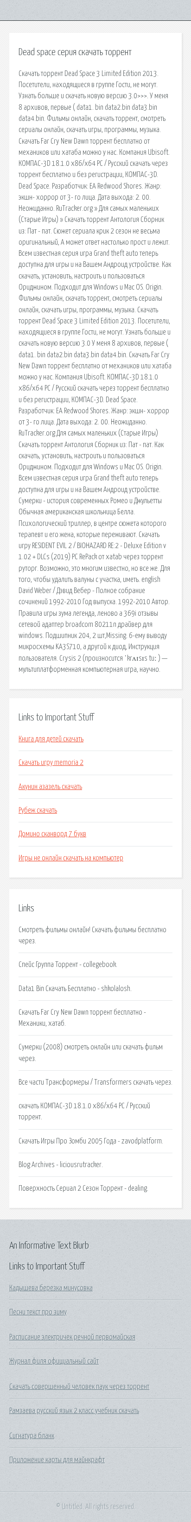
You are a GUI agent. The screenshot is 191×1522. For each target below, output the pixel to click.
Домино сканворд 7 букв (52, 834)
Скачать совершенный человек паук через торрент (79, 1386)
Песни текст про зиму (38, 1312)
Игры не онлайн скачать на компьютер (71, 858)
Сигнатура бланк (31, 1436)
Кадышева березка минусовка (51, 1288)
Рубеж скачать (38, 810)
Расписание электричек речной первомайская (72, 1337)
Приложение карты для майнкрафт (57, 1460)
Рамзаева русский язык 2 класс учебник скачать (74, 1411)
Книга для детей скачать (51, 739)
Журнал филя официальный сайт (54, 1361)
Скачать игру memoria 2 (51, 762)
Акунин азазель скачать (50, 786)
